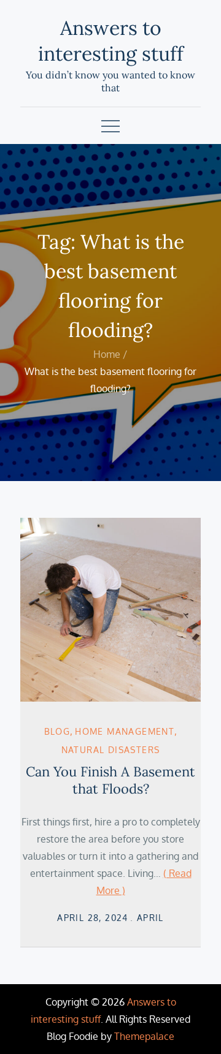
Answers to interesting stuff (111, 40)
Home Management (124, 731)
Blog (57, 731)
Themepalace (144, 1036)
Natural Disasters (110, 750)
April (150, 917)
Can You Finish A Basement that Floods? (110, 780)
